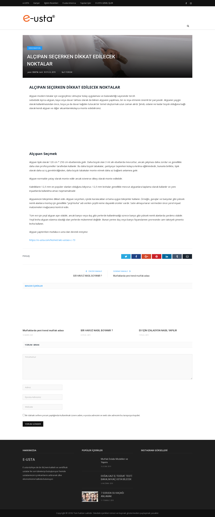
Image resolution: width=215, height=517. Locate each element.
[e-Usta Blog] (39, 18)
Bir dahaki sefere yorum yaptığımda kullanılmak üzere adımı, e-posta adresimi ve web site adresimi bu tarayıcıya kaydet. (82, 415)
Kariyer (37, 3)
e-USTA (26, 3)
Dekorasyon (35, 48)
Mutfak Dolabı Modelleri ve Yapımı (114, 461)
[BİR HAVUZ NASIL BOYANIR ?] (107, 310)
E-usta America (69, 3)
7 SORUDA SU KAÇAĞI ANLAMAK (112, 495)
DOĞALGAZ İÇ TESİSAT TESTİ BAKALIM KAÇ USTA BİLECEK (116, 478)
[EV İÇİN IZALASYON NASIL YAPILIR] (165, 310)
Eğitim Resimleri (51, 3)
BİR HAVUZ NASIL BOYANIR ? (87, 276)
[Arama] (188, 26)
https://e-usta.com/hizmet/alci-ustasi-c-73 (52, 240)
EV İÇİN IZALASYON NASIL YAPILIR (158, 330)
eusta (35, 72)
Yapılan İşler (85, 3)
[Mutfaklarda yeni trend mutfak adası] (49, 310)
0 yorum (68, 72)
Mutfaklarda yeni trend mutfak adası (131, 276)
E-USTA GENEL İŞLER (104, 3)
